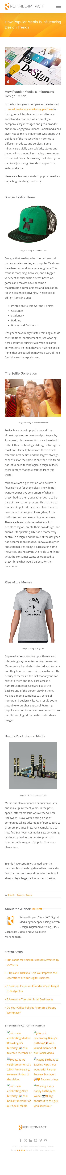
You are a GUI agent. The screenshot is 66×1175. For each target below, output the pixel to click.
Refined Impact (31, 1146)
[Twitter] (25, 1140)
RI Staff (11, 895)
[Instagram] (35, 1140)
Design (28, 895)
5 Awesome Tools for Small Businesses (30, 999)
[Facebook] (20, 1140)
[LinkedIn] (30, 1140)
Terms (51, 1146)
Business (20, 895)
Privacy (42, 1146)
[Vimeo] (40, 1140)
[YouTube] (45, 1140)
